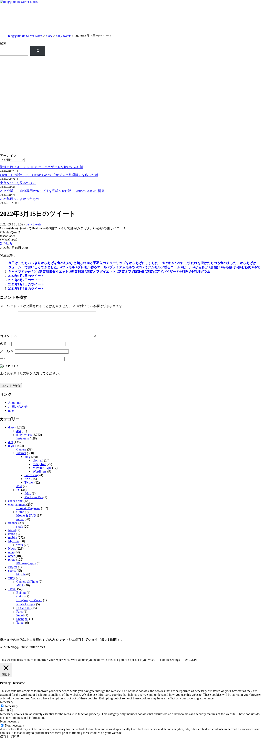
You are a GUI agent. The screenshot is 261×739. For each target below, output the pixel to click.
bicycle (20, 574)
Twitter (29, 482)
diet (10, 442)
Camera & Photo (27, 581)
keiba (11, 534)
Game (20, 512)
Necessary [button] (6, 702)
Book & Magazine (28, 508)
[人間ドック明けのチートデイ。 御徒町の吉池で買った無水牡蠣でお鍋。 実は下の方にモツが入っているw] (196, 62)
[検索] (37, 51)
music (20, 519)
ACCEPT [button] (191, 659)
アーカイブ (8, 155)
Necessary (11, 706)
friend (12, 530)
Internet (21, 453)
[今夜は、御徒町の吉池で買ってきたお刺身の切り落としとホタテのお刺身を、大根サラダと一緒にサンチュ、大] (65, 109)
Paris (19, 611)
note (11, 410)
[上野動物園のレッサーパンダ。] (196, 78)
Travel (12, 589)
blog (27, 456)
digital (12, 445)
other (11, 556)
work (19, 545)
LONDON (23, 608)
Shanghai (22, 619)
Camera (21, 449)
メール (7, 351)
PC (18, 490)
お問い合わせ (18, 406)
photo (11, 559)
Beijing (21, 592)
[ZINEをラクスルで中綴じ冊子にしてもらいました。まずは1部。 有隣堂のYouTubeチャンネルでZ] (65, 66)
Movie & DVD (26, 515)
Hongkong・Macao (29, 600)
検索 (3, 43)
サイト (5, 359)
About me (14, 402)
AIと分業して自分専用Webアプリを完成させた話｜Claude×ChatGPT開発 (52, 191)
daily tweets (63, 36)
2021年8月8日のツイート (26, 284)
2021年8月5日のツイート (26, 288)
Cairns (20, 596)
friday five (39, 464)
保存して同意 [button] (10, 736)
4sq (18, 431)
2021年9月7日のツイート (26, 280)
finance (13, 523)
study (11, 578)
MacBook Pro (33, 497)
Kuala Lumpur (25, 604)
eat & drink (15, 501)
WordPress (39, 471)
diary (49, 36)
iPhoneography (26, 563)
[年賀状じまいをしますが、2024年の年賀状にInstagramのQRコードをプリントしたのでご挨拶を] (65, 129)
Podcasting (31, 475)
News (12, 548)
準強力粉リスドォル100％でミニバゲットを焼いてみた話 (41, 167)
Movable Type (42, 467)
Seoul (20, 615)
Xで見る (6, 243)
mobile (12, 537)
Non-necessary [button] (9, 721)
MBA (20, 585)
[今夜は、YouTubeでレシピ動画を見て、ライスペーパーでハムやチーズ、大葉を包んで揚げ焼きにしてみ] (196, 109)
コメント (8, 336)
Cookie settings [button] (170, 659)
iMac (27, 493)
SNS (27, 478)
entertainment (16, 504)
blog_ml (38, 460)
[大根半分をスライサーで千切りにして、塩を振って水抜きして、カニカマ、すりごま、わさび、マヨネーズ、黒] (196, 133)
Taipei (20, 622)
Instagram (22, 438)
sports (12, 570)
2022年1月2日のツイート (26, 275)
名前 (5, 343)
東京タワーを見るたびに (18, 183)
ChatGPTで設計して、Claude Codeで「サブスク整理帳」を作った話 (49, 175)
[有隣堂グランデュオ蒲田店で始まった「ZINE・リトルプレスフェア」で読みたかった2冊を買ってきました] (65, 87)
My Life (13, 541)
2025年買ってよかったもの (19, 199)
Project (12, 567)
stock (19, 526)
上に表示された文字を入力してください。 (31, 373)
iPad (19, 486)
